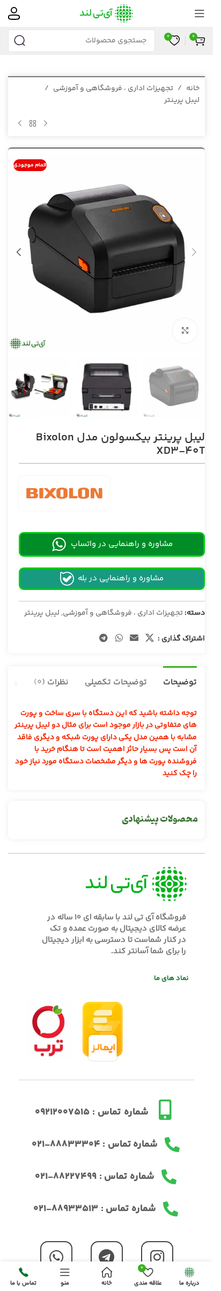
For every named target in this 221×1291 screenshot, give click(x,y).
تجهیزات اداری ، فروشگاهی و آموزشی (113, 88)
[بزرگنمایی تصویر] (185, 331)
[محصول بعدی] (19, 123)
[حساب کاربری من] (14, 13)
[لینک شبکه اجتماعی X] (150, 638)
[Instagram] (157, 1257)
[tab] (180, 681)
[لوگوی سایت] (106, 13)
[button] (194, 252)
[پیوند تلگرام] (104, 638)
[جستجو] (19, 40)
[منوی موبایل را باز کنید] (199, 13)
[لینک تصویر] (48, 1030)
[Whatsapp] (56, 1257)
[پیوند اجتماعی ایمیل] (134, 638)
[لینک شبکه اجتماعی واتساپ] (119, 638)
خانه (193, 88)
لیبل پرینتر (182, 100)
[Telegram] (107, 1257)
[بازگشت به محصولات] (32, 123)
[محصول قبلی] (45, 123)
